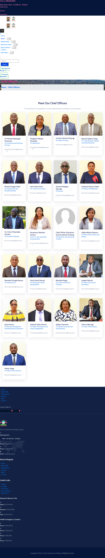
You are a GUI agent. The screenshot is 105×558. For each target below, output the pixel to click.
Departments (5, 394)
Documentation (6, 491)
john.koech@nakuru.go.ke (39, 193)
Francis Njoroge (87, 324)
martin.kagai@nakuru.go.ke (13, 375)
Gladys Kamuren (62, 324)
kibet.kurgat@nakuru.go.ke (13, 195)
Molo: (6, 514)
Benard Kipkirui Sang (89, 139)
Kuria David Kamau (37, 280)
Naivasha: (7, 509)
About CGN (4, 392)
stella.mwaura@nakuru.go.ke (91, 241)
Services (3, 396)
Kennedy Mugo (61, 280)
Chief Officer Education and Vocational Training (65, 233)
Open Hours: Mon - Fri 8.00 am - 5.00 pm (13, 5)
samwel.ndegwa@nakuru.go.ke (66, 196)
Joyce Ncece (9, 324)
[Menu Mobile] (2, 31)
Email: (7, 454)
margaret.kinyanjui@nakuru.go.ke (40, 148)
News (3, 398)
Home (3, 87)
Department (5, 493)
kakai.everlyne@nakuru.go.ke (91, 193)
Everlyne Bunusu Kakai (90, 186)
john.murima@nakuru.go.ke (65, 145)
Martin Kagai (9, 368)
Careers (3, 484)
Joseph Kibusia (87, 280)
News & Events (5, 47)
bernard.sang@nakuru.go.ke (91, 147)
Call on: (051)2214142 (7, 1)
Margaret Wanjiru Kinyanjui (36, 140)
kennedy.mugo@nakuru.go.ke (66, 289)
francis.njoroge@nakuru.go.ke (91, 331)
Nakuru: (6, 504)
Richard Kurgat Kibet (12, 186)
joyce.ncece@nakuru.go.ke (13, 333)
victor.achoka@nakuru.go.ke (14, 241)
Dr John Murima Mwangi (65, 138)
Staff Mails (4, 52)
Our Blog (3, 486)
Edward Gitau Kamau (38, 324)
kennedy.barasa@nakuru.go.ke (14, 287)
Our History (4, 489)
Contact (3, 401)
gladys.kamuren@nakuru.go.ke (66, 333)
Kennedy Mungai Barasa (14, 280)
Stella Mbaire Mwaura (89, 232)
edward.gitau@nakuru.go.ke (40, 333)
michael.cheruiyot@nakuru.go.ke (14, 150)
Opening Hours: (4, 435)
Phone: (6, 444)
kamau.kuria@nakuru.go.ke (39, 289)
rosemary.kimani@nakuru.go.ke (40, 244)
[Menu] (15, 44)
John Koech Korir (36, 186)
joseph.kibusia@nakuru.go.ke (91, 289)
